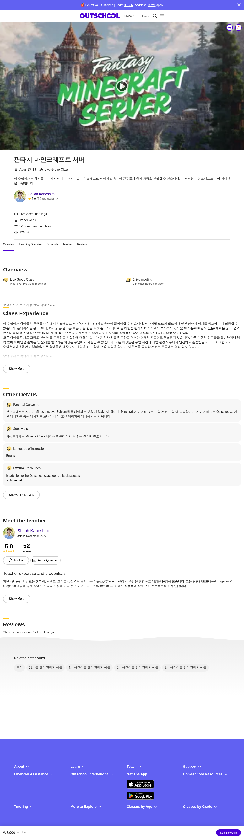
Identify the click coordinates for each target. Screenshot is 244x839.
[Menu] (162, 16)
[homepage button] (100, 15)
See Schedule (228, 832)
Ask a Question (48, 560)
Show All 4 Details (21, 494)
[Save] (238, 27)
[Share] (229, 27)
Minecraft (16, 480)
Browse (127, 15)
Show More (16, 368)
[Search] (154, 15)
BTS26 (128, 5)
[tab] (8, 244)
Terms (152, 5)
